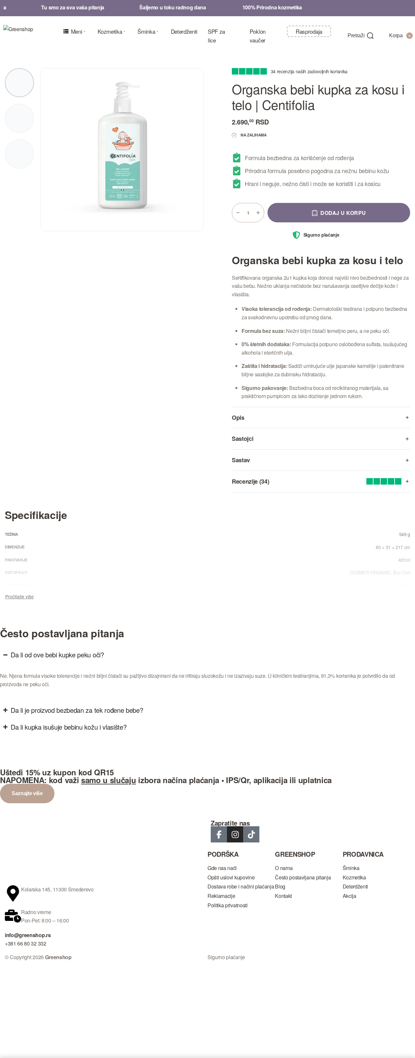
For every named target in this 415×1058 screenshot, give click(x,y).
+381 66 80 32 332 (25, 943)
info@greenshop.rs (28, 935)
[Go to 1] (19, 82)
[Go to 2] (19, 118)
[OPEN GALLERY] (122, 149)
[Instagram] (235, 834)
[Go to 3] (19, 154)
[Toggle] (19, 596)
